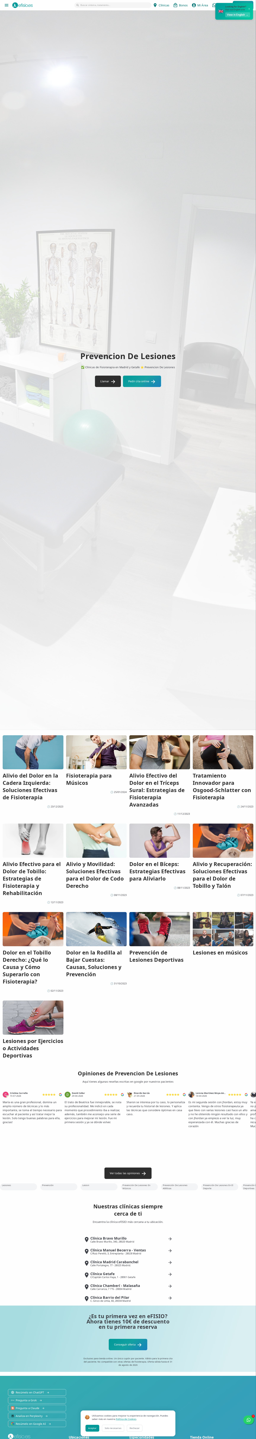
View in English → (237, 14)
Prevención (47, 1185)
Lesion (85, 1185)
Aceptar (92, 1428)
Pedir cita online (138, 381)
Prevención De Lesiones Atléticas (175, 1187)
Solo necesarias (113, 1428)
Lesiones (6, 1185)
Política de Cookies (126, 1419)
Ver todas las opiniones (125, 1173)
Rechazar (135, 1428)
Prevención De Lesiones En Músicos (136, 1187)
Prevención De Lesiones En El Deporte (218, 1187)
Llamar (104, 381)
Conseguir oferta (125, 1344)
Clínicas (164, 5)
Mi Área (202, 5)
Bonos (183, 5)
